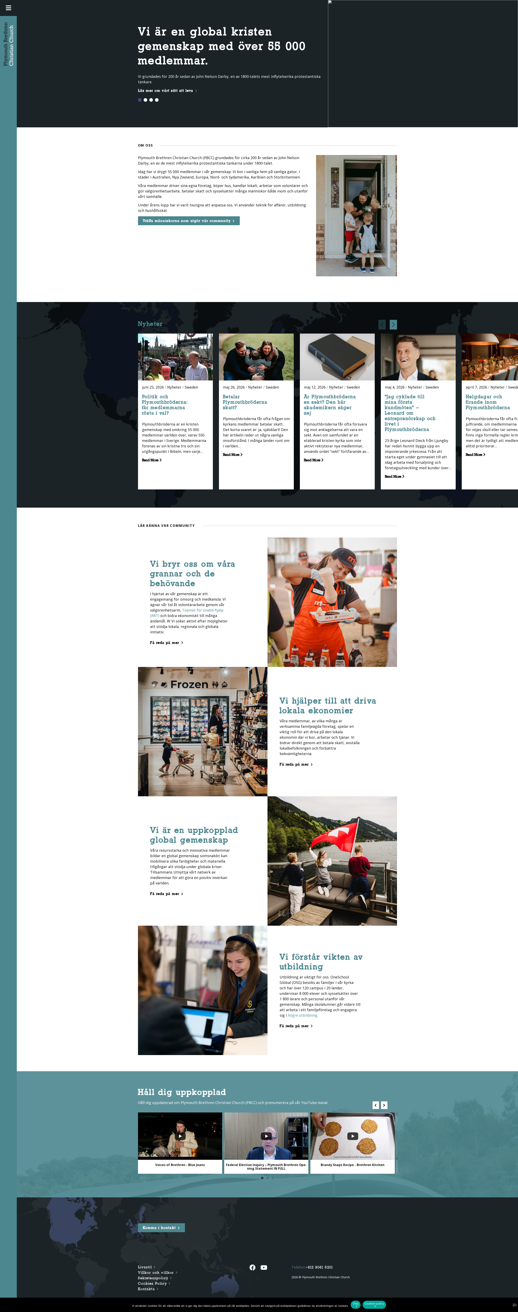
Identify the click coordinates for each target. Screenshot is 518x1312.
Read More (150, 460)
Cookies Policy (152, 1283)
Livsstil (145, 1267)
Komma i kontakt (159, 1228)
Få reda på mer (164, 642)
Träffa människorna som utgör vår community (187, 221)
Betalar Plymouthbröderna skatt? (245, 402)
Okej (356, 1303)
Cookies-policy (374, 1303)
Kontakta (146, 1289)
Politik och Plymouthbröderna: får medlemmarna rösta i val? (165, 405)
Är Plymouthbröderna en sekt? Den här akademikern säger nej (330, 405)
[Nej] (513, 1305)
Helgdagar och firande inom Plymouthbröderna (488, 402)
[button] (393, 325)
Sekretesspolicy (153, 1278)
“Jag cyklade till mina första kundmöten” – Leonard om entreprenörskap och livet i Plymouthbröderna (410, 413)
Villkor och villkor (156, 1273)
